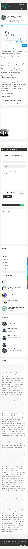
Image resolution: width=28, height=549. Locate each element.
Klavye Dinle (22, 386)
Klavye (23, 417)
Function (10, 498)
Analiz (8, 405)
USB (3, 480)
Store (6, 476)
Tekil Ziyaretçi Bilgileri (6, 435)
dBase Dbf (15, 484)
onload (11, 505)
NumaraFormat (17, 466)
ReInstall (17, 476)
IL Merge (19, 368)
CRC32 (11, 474)
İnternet (14, 378)
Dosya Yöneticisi (11, 421)
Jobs (6, 455)
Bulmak (19, 372)
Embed (6, 515)
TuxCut (11, 488)
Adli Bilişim (18, 478)
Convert (3, 372)
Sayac (14, 464)
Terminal (7, 451)
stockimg (19, 523)
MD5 (22, 380)
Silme (14, 429)
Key (16, 386)
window (20, 503)
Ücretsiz (10, 398)
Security (13, 470)
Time (17, 451)
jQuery (3, 374)
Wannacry (20, 496)
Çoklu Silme (20, 392)
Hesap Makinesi (13, 100)
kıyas (3, 513)
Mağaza (9, 476)
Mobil (21, 405)
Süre (10, 372)
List (6, 443)
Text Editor (4, 415)
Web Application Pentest (10, 425)
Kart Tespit (20, 517)
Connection (13, 486)
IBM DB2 (18, 482)
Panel (23, 413)
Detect (22, 468)
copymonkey (4, 525)
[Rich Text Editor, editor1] (14, 181)
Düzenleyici (19, 415)
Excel (11, 484)
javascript (20, 394)
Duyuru (14, 451)
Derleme (23, 409)
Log (18, 386)
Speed (21, 443)
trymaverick (21, 525)
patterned (15, 523)
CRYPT (15, 474)
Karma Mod (4, 411)
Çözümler (22, 492)
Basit (7, 366)
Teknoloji (4, 268)
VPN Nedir (4, 507)
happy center (7, 511)
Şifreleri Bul (18, 486)
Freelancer (19, 453)
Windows (8, 460)
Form (9, 364)
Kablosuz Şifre (11, 402)
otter (7, 531)
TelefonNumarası (13, 468)
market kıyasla (4, 509)
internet (3, 449)
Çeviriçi (8, 431)
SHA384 (10, 382)
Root (8, 423)
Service (21, 445)
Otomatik (12, 364)
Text (18, 370)
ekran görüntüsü (21, 366)
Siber (14, 478)
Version (17, 455)
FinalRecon (12, 494)
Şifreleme (17, 384)
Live (7, 480)
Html (6, 374)
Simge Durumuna (10, 376)
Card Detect (10, 517)
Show (19, 425)
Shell (22, 490)
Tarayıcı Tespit (13, 433)
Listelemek (20, 441)
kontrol (10, 394)
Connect (3, 429)
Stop (14, 490)
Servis (7, 445)
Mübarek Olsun (5, 413)
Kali (18, 449)
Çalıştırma (14, 417)
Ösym (11, 451)
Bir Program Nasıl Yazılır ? (13, 300)
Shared (3, 451)
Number (3, 468)
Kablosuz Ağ (13, 400)
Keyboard (6, 419)
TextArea (3, 464)
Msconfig (11, 445)
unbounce (13, 525)
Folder (3, 443)
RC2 (5, 386)
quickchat (4, 527)
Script (12, 413)
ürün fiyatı (7, 513)
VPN (17, 496)
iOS (22, 100)
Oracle (15, 482)
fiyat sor (20, 513)
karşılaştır (18, 509)
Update (18, 427)
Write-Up (7, 494)
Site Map (10, 407)
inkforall (10, 531)
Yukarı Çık (14, 374)
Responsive (21, 396)
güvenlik (13, 394)
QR (19, 492)
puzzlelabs (8, 527)
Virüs (3, 437)
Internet (9, 443)
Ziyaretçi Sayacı (22, 435)
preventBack (16, 503)
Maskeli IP (4, 433)
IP (13, 370)
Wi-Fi (22, 460)
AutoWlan (16, 462)
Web (11, 455)
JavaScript (12, 466)
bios (23, 392)
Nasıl (23, 402)
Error (16, 425)
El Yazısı (7, 100)
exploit (6, 394)
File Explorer (17, 421)
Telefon (19, 402)
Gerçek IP (8, 433)
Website (3, 496)
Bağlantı (18, 378)
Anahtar (3, 400)
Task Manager (12, 423)
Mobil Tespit (20, 498)
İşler (9, 455)
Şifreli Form (20, 407)
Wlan (3, 462)
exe (9, 368)
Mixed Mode (9, 411)
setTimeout (9, 503)
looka (10, 529)
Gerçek (11, 370)
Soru (7, 392)
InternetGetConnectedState (7, 378)
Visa (10, 519)
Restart (11, 490)
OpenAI (19, 519)
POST (8, 478)
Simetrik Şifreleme (8, 384)
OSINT (16, 494)
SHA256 (6, 382)
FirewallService (12, 437)
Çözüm (12, 447)
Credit (3, 517)
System (23, 423)
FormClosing (10, 390)
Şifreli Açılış (10, 409)
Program (16, 364)
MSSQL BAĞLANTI (5, 370)
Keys (20, 398)
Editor (12, 415)
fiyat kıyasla (12, 513)
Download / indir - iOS (7, 96)
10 (16, 460)
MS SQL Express (5, 482)
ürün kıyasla (10, 509)
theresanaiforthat (15, 529)
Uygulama (9, 417)
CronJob (7, 490)
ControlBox (4, 376)
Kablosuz (20, 447)
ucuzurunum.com (20, 507)
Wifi (13, 398)
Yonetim (15, 413)
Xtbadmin (4, 398)
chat (11, 521)
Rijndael (8, 386)
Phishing (13, 496)
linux (7, 441)
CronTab (3, 490)
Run (18, 445)
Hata (24, 425)
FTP (20, 421)
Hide (22, 425)
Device (7, 498)
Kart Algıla (15, 517)
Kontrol (22, 378)
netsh (6, 462)
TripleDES (12, 386)
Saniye (17, 464)
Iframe (22, 515)
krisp (13, 521)
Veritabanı (4, 431)
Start (17, 490)
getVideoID (18, 515)
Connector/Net (19, 390)
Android (19, 100)
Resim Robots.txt (5, 407)
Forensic (23, 472)
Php (22, 368)
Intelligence (7, 474)
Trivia (3, 474)
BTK (13, 492)
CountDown (21, 464)
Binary (21, 370)
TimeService (4, 439)
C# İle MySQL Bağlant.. (11, 348)
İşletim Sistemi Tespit (21, 433)
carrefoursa (16, 511)
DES (3, 386)
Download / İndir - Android (8, 93)
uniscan (21, 439)
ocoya (9, 525)
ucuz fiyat (16, 513)
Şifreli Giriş (15, 407)
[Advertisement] (14, 229)
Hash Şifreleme (18, 380)
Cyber (11, 478)
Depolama (18, 400)
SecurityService (18, 437)
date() (12, 453)
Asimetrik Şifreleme (19, 382)
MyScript (9, 103)
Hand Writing (15, 103)
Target (3, 425)
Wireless (16, 398)
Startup (15, 445)
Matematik (4, 447)
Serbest (23, 453)
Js (19, 462)
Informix (8, 484)
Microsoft (13, 476)
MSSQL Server (21, 480)
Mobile (3, 498)
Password (8, 400)
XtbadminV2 (4, 466)
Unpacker (4, 470)
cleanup (18, 527)
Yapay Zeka (4, 521)
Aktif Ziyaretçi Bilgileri (14, 435)
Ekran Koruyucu (12, 366)
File (23, 441)
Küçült (16, 376)
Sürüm (20, 455)
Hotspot (7, 449)
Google (12, 405)
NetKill (18, 488)
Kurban (19, 411)
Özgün (18, 405)
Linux (21, 449)
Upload (17, 443)
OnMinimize (19, 374)
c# (16, 366)
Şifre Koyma (4, 409)
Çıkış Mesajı (21, 388)
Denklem (8, 447)
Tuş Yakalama (4, 388)
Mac (7, 472)
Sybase (22, 482)
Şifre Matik (4, 380)
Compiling (14, 409)
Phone (22, 466)
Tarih (9, 453)
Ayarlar (15, 449)
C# (2, 253)
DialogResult (16, 388)
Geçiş (24, 455)
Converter (16, 431)
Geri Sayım (22, 462)
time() (15, 453)
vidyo (17, 525)
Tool (19, 494)
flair (7, 523)
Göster (3, 427)
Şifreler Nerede (5, 402)
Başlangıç (4, 366)
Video (3, 515)
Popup (5, 364)
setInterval (4, 503)
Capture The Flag (18, 472)
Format (7, 468)
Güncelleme (18, 429)
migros (11, 511)
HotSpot (19, 460)
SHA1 (3, 382)
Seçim (7, 429)
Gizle (6, 427)
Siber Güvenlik (5, 265)
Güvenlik (12, 439)
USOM (10, 492)
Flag (7, 492)
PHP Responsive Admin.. (12, 322)
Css (22, 372)
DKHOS (10, 472)
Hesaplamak (15, 372)
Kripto (13, 384)
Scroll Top (10, 374)
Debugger (18, 468)
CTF (13, 472)
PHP (11, 396)
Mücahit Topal (23, 545)
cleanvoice (22, 521)
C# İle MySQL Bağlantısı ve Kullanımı (15, 294)
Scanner (22, 494)
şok (3, 511)
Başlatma (20, 364)
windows (4, 441)
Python (12, 460)
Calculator (4, 103)
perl (10, 441)
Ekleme (10, 429)
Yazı (15, 415)
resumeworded (5, 529)
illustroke (10, 523)
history (8, 505)
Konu (24, 405)
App (3, 417)
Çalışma (7, 372)
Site (14, 455)
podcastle (4, 523)
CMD (22, 486)
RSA (3, 384)
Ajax (8, 466)
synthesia (20, 529)
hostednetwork (11, 462)
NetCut (15, 488)
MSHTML (8, 415)
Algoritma (21, 384)
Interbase (4, 484)
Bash (20, 490)
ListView (15, 392)
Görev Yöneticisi (18, 423)
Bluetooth (4, 423)
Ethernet (7, 488)
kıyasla (15, 509)
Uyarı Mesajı (4, 390)
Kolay (6, 417)
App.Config (15, 411)
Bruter (13, 480)
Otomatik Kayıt (9, 464)
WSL (21, 476)
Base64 (16, 492)
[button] (5, 171)
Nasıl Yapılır (4, 405)
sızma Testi (17, 439)
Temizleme (7, 437)
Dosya (13, 441)
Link (15, 405)
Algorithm (4, 472)
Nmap (16, 480)
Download (13, 443)
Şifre (23, 398)
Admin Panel (15, 396)
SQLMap (3, 460)
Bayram (22, 411)
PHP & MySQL (5, 259)
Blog (9, 413)
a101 (22, 509)
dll (11, 368)
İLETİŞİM (20, 8)
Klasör (16, 441)
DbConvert (21, 431)
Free (7, 398)
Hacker (22, 478)
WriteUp (3, 494)
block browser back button (18, 505)
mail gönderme (5, 368)
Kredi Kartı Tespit (5, 519)
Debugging (19, 409)
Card (6, 517)
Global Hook (10, 388)
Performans (23, 488)
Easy (22, 415)
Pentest (9, 439)
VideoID (13, 515)
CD (5, 480)
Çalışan (3, 455)
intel (17, 394)
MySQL (14, 390)
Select (12, 427)
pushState (4, 505)
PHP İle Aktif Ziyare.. (11, 342)
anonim (8, 507)
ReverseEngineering (19, 470)
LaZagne (3, 488)
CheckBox (11, 392)
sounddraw (13, 527)
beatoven (17, 521)
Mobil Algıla (15, 498)
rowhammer (4, 396)
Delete (22, 427)
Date (3, 453)
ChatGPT (23, 519)
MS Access (11, 482)
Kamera (16, 447)
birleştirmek (15, 368)
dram (3, 394)
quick (8, 521)
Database (12, 431)
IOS (24, 445)
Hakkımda (21, 4)
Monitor (3, 445)
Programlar (21, 20)
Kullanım (4, 392)
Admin (19, 413)
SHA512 (14, 382)
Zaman (6, 453)
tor (11, 507)
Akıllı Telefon (19, 417)
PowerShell (4, 478)
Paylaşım (11, 449)
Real (15, 370)
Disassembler (9, 470)
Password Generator (10, 380)
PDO (9, 427)
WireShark (4, 492)
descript (3, 531)
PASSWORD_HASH (20, 474)
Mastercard (14, 519)
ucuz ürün (14, 507)
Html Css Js (4, 256)
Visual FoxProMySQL (6, 486)
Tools (10, 480)
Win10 (3, 476)
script (9, 396)
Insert (15, 427)
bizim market (21, 511)
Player (10, 515)
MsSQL (22, 429)
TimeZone (21, 451)
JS (12, 503)
